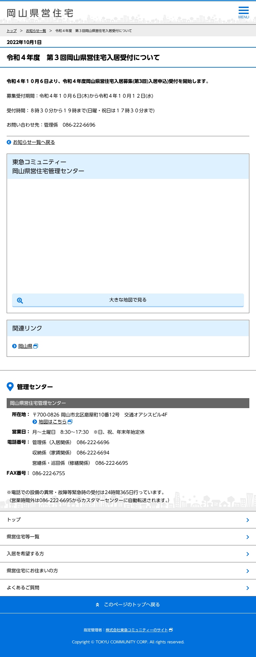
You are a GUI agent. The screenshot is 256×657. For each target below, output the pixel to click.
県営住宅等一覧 (23, 536)
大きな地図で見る (128, 300)
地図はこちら (53, 421)
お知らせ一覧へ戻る (34, 142)
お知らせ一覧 (36, 30)
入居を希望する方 (25, 553)
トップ (12, 30)
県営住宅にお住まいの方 (32, 570)
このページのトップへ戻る (132, 604)
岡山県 (25, 346)
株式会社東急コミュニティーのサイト (137, 630)
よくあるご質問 (23, 587)
